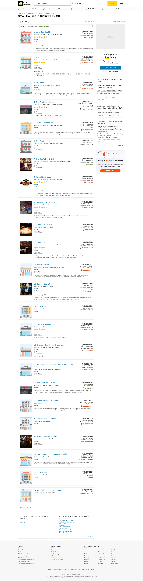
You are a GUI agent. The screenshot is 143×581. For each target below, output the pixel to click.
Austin (86, 552)
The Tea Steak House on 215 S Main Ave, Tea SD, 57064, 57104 (110, 135)
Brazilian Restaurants (49, 205)
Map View (24, 21)
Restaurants (39, 13)
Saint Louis (114, 563)
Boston (86, 556)
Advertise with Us (23, 554)
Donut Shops (62, 523)
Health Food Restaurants (66, 533)
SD (24, 13)
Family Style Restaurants (66, 522)
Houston (100, 552)
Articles (53, 550)
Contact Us (21, 552)
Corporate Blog (22, 556)
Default (89, 21)
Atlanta (86, 550)
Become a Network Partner (26, 559)
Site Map (53, 556)
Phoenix (113, 561)
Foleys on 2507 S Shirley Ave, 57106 (108, 115)
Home (19, 13)
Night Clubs (51, 492)
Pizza (58, 245)
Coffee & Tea (60, 267)
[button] (121, 3)
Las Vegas (101, 558)
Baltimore (87, 554)
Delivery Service (55, 85)
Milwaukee (114, 552)
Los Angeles (101, 559)
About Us (20, 550)
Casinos (45, 457)
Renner (22, 524)
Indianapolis (101, 554)
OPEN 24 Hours (45, 26)
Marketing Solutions (24, 561)
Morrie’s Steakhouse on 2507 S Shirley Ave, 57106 (109, 140)
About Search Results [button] (119, 21)
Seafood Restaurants (62, 60)
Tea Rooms (62, 525)
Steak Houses (38, 34)
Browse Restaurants (57, 559)
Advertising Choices (24, 558)
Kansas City (101, 556)
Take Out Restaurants (49, 60)
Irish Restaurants (64, 528)
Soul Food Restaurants (65, 531)
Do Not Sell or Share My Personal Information (66, 569)
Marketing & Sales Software (26, 563)
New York (114, 554)
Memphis (100, 563)
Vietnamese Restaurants (66, 520)
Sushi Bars (62, 519)
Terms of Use (85, 569)
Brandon (22, 521)
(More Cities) (96, 546)
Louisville (100, 561)
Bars (57, 205)
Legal (92, 569)
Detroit (100, 550)
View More (120, 145)
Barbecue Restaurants (57, 104)
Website (36, 39)
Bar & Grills (46, 227)
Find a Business (56, 552)
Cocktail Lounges (48, 369)
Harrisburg (23, 522)
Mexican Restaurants (65, 530)
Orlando (113, 558)
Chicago (86, 559)
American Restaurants (57, 34)
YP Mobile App (55, 554)
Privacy (49, 569)
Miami (113, 550)
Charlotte (87, 558)
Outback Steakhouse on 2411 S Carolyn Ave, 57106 (109, 98)
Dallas (86, 561)
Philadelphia (114, 559)
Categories (54, 558)
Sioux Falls (31, 13)
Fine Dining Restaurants (64, 161)
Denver (86, 563)
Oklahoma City (115, 556)
